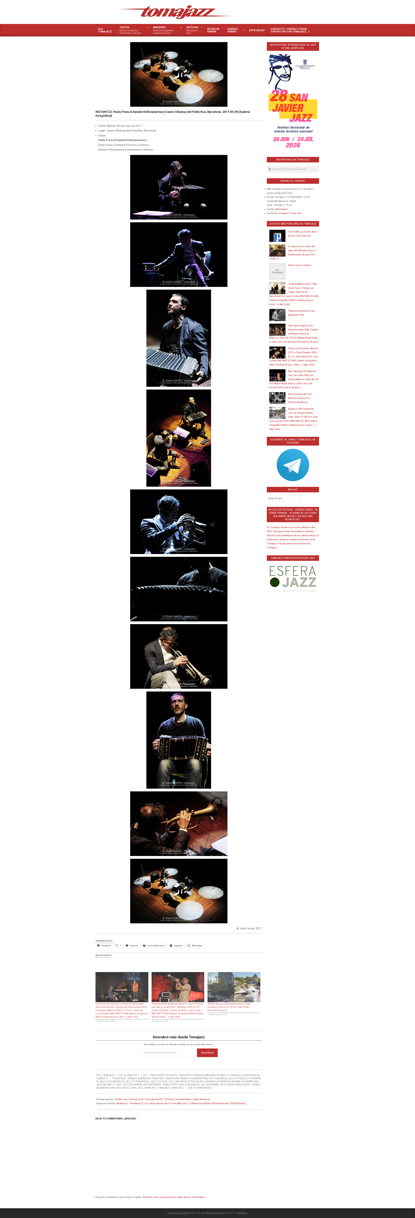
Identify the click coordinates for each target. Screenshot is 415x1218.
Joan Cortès (170, 1084)
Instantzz (109, 1084)
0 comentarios (202, 1088)
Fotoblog (240, 1078)
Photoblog (122, 1088)
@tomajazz (281, 209)
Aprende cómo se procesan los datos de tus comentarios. (174, 1197)
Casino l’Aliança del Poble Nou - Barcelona (153, 1078)
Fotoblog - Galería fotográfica (185, 1075)
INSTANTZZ (223, 1075)
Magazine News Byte (215, 1212)
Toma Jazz (136, 1088)
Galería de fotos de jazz (190, 1081)
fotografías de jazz (118, 1081)
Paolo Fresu (227, 1084)
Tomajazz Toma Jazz (171, 1088)
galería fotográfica (218, 1081)
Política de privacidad (177, 1212)
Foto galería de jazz (221, 1078)
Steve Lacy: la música (299, 265)
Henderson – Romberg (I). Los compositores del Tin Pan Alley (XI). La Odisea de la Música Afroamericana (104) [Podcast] (181, 1103)
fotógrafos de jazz (144, 1081)
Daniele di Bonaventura (194, 1078)
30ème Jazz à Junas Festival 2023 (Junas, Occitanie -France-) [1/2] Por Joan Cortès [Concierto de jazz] (229, 1007)
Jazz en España (132, 1084)
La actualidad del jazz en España (199, 1084)
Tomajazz (150, 1088)
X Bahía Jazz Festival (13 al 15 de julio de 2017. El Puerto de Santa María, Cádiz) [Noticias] (162, 1099)
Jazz (119, 1084)
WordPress (242, 1212)
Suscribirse (207, 1052)
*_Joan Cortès (156, 1075)
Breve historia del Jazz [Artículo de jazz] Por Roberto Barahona (300, 398)
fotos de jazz (165, 1081)
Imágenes (210, 1075)
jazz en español (152, 1084)
